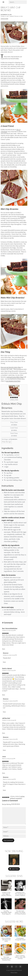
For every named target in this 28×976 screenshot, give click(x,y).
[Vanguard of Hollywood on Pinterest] (20, 966)
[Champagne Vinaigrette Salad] (20, 931)
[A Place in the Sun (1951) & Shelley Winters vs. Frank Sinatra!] (6, 885)
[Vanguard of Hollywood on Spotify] (11, 966)
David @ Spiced (7, 668)
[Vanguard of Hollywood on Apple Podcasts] (7, 966)
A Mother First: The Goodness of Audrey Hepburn (20, 894)
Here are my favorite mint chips (11, 367)
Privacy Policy (14, 972)
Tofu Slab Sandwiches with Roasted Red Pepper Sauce (6, 958)
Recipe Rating (6, 804)
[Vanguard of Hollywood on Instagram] (16, 966)
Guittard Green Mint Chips (14, 377)
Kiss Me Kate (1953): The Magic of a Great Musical (20, 912)
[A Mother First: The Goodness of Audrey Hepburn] (20, 885)
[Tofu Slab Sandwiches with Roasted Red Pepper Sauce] (6, 950)
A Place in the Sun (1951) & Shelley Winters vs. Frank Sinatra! (6, 894)
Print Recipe (6, 442)
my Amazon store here (13, 381)
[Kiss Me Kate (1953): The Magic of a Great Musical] (20, 904)
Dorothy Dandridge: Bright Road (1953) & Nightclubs (6, 912)
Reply (3, 649)
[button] (11, 397)
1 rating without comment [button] (17, 797)
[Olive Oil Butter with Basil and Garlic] (6, 931)
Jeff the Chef (6, 718)
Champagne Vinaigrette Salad (20, 939)
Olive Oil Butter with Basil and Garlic (6, 940)
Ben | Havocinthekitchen (9, 628)
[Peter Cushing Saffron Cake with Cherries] (20, 948)
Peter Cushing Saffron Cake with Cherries (20, 957)
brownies (23, 217)
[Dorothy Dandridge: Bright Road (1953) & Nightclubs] (6, 904)
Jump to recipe (4, 18)
